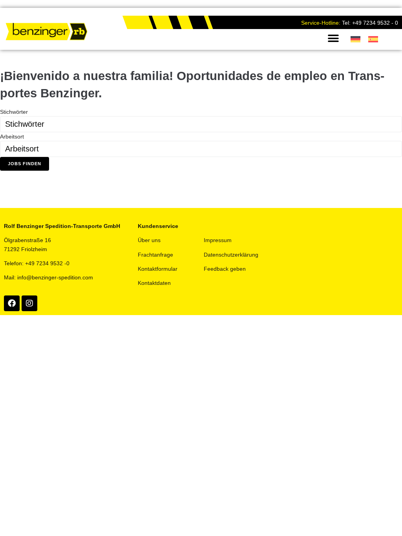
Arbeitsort (12, 136)
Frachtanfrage (155, 255)
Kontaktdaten (154, 283)
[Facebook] (12, 303)
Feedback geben (225, 269)
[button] (333, 38)
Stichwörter (14, 112)
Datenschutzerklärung (231, 255)
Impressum (218, 240)
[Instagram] (29, 303)
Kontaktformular (157, 269)
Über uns (149, 240)
